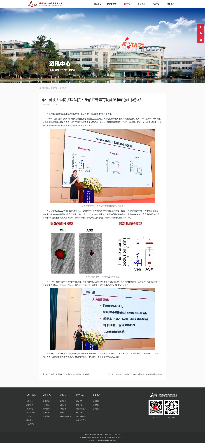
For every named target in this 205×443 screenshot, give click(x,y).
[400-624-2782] (200, 40)
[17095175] (200, 27)
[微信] (200, 33)
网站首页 (97, 4)
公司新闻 (63, 88)
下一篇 (135, 374)
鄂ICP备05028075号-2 (117, 437)
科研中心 (141, 4)
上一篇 (66, 374)
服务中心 (170, 4)
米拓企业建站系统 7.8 (104, 440)
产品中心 (156, 4)
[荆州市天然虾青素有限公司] (163, 395)
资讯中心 (127, 4)
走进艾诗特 (111, 4)
